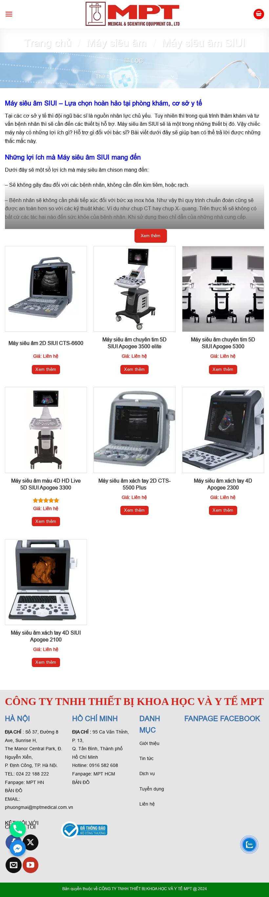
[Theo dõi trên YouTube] (31, 865)
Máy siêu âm (117, 43)
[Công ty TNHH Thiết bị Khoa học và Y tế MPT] (133, 14)
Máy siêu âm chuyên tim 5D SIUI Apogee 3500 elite (134, 343)
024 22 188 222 (32, 773)
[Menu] (9, 14)
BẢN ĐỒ (13, 790)
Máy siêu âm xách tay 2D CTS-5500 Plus (134, 484)
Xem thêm (45, 369)
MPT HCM (104, 773)
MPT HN (35, 782)
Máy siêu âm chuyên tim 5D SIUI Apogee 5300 (223, 343)
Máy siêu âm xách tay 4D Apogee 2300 (223, 484)
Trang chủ (48, 43)
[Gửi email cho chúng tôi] (14, 865)
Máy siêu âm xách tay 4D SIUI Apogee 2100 (46, 636)
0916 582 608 (103, 765)
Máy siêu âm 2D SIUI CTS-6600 (46, 343)
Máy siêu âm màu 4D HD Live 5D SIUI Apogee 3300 (46, 484)
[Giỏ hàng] (259, 14)
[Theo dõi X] (31, 842)
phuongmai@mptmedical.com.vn (39, 807)
